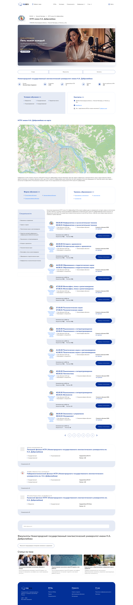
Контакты (97, 594)
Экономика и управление (26, 220)
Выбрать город (37, 4)
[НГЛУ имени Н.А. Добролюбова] (66, 149)
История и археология (25, 243)
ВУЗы (54, 4)
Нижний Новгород (40, 16)
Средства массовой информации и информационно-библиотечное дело (29, 234)
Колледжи (61, 4)
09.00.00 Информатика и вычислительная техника (76, 223)
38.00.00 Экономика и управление (70, 414)
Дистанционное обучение (78, 594)
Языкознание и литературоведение (29, 239)
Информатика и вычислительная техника (30, 260)
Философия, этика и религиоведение (29, 252)
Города (50, 594)
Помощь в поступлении (103, 235)
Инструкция (75, 596)
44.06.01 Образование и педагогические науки (75, 267)
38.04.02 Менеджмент (65, 416)
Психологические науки (26, 247)
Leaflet (114, 172)
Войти (112, 4)
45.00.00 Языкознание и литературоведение (74, 329)
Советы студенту (76, 592)
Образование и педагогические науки (29, 256)
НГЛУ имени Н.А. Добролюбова (55, 16)
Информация (80, 4)
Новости (75, 588)
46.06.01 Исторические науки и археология (73, 246)
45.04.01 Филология (64, 395)
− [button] (19, 128)
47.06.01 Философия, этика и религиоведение (75, 289)
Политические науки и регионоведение (30, 229)
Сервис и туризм (24, 224)
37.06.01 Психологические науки (69, 310)
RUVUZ (31, 16)
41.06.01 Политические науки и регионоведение (75, 352)
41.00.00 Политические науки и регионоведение (75, 350)
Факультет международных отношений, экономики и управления (36, 545)
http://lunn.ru (79, 105)
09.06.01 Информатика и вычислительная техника (76, 225)
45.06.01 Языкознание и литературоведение (74, 331)
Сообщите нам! (103, 108)
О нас (89, 4)
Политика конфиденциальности (103, 592)
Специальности (70, 4)
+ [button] (19, 126)
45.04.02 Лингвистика (65, 374)
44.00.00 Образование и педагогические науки (75, 265)
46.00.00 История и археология (68, 244)
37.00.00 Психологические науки (69, 308)
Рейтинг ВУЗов (52, 592)
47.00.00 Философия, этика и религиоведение (75, 286)
